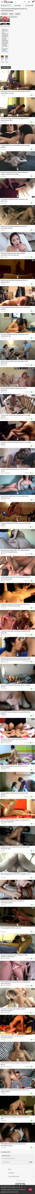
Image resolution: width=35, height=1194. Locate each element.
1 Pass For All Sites (6, 985)
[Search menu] (25, 2)
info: (9, 1169)
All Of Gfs (4, 796)
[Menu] (28, 2)
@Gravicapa (5, 51)
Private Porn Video (6, 580)
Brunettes (4, 14)
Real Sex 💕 (17, 5)
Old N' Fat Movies (6, 742)
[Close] (33, 1189)
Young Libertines (6, 473)
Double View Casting (7, 1066)
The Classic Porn (6, 634)
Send (30, 1162)
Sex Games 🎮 (29, 5)
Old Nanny (4, 365)
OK (30, 1189)
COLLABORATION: (13, 1176)
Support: (11, 1173)
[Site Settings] (32, 2)
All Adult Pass (5, 419)
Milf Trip (4, 553)
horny (11, 14)
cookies (24, 1187)
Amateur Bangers (6, 1012)
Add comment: (6, 1155)
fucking (18, 14)
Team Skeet (5, 257)
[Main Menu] (2, 2)
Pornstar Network (6, 958)
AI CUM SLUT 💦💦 (6, 5)
